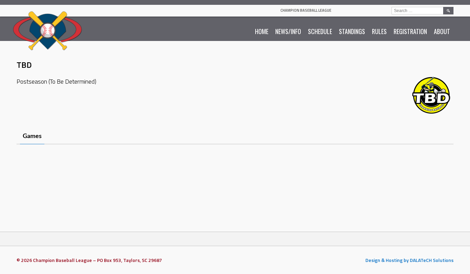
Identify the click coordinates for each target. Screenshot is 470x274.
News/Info (288, 31)
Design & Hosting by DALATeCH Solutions (409, 260)
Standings (352, 31)
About (442, 31)
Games (32, 136)
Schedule (320, 31)
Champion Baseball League (305, 10)
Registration (410, 31)
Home (261, 31)
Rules (379, 31)
